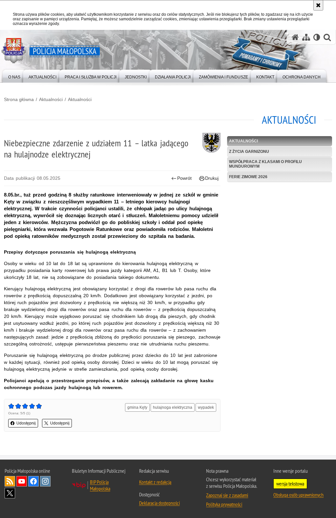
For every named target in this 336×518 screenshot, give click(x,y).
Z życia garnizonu (249, 151)
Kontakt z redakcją (155, 482)
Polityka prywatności (224, 504)
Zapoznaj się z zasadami (227, 495)
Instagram (45, 481)
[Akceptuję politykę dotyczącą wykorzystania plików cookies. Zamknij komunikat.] (318, 5)
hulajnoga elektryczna (172, 407)
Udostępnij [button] (26, 423)
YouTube (21, 481)
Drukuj (212, 178)
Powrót (184, 178)
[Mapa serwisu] (306, 37)
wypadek (206, 407)
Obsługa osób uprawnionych (298, 494)
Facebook (33, 481)
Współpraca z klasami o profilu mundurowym (265, 163)
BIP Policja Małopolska (100, 485)
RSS (10, 481)
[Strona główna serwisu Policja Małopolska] (295, 37)
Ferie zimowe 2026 (248, 177)
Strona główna (19, 99)
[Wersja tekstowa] (316, 37)
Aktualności (51, 99)
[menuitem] (14, 76)
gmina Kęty (137, 407)
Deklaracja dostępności (159, 503)
